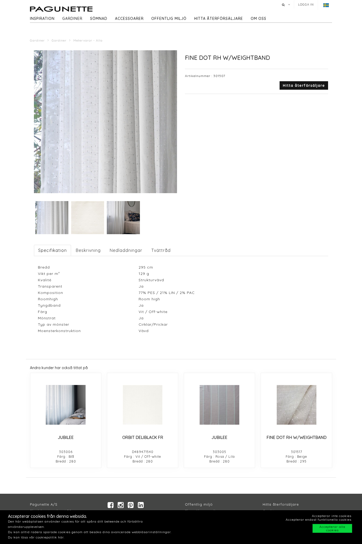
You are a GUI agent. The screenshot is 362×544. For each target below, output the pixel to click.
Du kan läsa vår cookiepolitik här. (36, 537)
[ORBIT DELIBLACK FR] (142, 405)
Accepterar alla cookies (332, 528)
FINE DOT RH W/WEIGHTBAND (296, 437)
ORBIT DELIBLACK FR (142, 437)
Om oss (258, 18)
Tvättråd (161, 250)
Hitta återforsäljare (281, 504)
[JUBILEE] (65, 405)
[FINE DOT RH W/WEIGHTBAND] (296, 405)
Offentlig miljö (169, 18)
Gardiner (72, 18)
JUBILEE (66, 437)
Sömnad (98, 18)
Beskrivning (88, 250)
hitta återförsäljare (218, 18)
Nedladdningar (126, 250)
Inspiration (42, 18)
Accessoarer (129, 18)
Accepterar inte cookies (331, 516)
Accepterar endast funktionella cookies (318, 519)
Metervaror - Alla (88, 40)
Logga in (306, 4)
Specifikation (52, 250)
